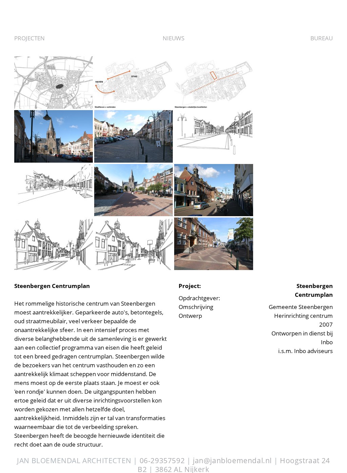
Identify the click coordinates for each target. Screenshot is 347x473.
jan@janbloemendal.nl (232, 460)
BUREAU (321, 38)
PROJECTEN (29, 38)
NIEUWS (173, 38)
